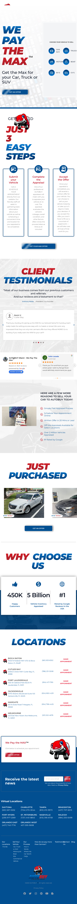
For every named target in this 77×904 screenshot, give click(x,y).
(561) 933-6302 (47, 660)
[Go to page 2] (57, 378)
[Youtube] (46, 893)
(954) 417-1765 (47, 682)
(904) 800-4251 (48, 693)
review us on (15, 372)
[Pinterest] (41, 893)
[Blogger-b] (52, 893)
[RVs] (17, 856)
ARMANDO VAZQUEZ (57, 356)
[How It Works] (28, 848)
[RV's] (52, 73)
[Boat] (66, 62)
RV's (58, 73)
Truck (74, 51)
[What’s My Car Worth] (28, 852)
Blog (73, 842)
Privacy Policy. (63, 785)
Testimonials (60, 842)
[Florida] (6, 847)
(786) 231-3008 (47, 671)
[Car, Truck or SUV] (17, 848)
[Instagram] (35, 893)
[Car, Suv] (52, 51)
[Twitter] (30, 893)
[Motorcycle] (52, 62)
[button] (3, 325)
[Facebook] (24, 893)
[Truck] (66, 51)
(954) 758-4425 (48, 704)
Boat (73, 62)
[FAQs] (28, 856)
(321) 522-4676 (47, 715)
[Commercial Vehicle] (17, 859)
